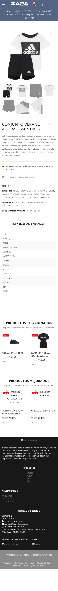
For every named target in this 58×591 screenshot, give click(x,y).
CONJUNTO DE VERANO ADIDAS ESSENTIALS (49, 124)
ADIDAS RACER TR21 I (13, 352)
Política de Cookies (45, 563)
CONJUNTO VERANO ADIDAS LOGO (54, 124)
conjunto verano (35, 202)
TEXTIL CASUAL (32, 197)
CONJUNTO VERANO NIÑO (14, 194)
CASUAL (24, 190)
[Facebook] (27, 211)
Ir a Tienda (7, 501)
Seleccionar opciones (3, 362)
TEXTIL (11, 205)
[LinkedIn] (39, 211)
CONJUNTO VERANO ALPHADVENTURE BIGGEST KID (12, 412)
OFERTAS (6, 197)
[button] (51, 33)
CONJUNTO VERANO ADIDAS (41, 190)
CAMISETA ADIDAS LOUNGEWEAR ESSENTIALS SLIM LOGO (43, 354)
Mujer (29, 475)
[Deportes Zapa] (19, 4)
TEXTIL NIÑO (31, 11)
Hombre (29, 472)
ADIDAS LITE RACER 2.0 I (43, 412)
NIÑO (18, 11)
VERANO (19, 205)
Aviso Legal (8, 563)
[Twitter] (31, 211)
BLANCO (23, 202)
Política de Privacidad (25, 563)
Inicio (8, 11)
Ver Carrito (7, 498)
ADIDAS (16, 190)
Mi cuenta (7, 495)
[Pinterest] (35, 211)
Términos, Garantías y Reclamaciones (29, 565)
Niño (29, 478)
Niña (29, 481)
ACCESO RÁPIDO (10, 490)
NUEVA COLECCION (41, 194)
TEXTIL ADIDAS (17, 197)
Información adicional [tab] (28, 224)
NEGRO (48, 202)
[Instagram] (43, 5)
